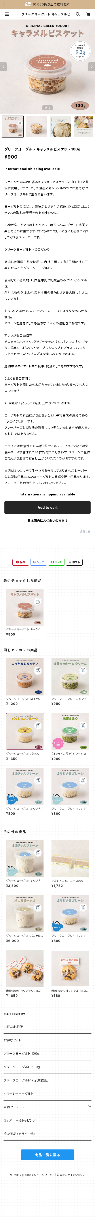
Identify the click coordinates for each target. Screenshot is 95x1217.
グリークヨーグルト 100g (21, 1053)
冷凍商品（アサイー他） (20, 1134)
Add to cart (48, 507)
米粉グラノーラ (14, 1107)
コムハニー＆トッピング (20, 1120)
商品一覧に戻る (47, 1155)
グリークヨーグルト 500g (22, 1067)
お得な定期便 (13, 1027)
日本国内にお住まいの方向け (47, 520)
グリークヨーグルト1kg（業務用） (26, 1080)
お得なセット (12, 1040)
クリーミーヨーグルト (19, 1093)
